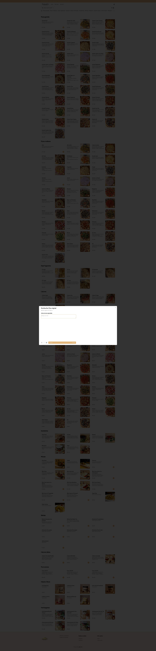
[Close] (115, 307)
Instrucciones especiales (46, 313)
